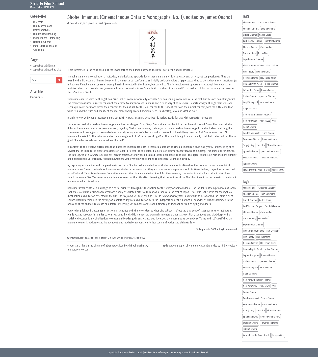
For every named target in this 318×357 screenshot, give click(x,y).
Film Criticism (109, 237)
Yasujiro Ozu (139, 237)
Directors (38, 22)
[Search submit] (59, 80)
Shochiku (260, 145)
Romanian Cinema (251, 139)
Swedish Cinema (250, 157)
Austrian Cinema (251, 28)
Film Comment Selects (253, 65)
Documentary (249, 53)
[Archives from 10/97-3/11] (155, 352)
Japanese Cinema (267, 96)
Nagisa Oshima (250, 108)
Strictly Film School (47, 3)
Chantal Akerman (272, 41)
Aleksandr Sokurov (266, 22)
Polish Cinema (249, 127)
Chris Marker (266, 47)
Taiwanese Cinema (269, 157)
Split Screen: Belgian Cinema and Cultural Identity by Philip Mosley (199, 245)
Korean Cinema (267, 102)
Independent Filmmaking (46, 37)
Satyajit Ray (248, 145)
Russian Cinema (269, 139)
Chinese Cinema (250, 47)
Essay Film (263, 53)
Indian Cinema (271, 84)
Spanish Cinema (250, 151)
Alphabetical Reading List (47, 69)
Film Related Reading (44, 34)
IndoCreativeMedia (201, 352)
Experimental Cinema (253, 59)
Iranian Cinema (268, 90)
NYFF (274, 120)
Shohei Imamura (124, 237)
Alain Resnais (249, 22)
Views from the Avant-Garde (256, 170)
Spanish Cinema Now (270, 151)
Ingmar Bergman (251, 90)
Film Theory (248, 71)
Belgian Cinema (268, 28)
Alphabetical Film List (44, 65)
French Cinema (263, 71)
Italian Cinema (249, 96)
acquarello (112, 23)
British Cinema (250, 35)
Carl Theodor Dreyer (252, 41)
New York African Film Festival (257, 114)
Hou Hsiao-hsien (268, 77)
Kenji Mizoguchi (250, 102)
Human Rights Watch (253, 84)
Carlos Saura (265, 35)
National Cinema (42, 41)
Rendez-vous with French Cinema (258, 133)
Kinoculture (36, 97)
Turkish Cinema (250, 163)
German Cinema (250, 77)
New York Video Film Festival (256, 120)
